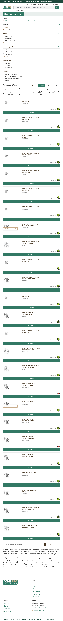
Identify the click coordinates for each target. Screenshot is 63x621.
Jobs (34, 586)
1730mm (8, 50)
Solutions (47, 4)
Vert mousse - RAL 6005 (12, 78)
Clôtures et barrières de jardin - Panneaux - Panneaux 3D (20, 21)
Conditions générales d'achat (23, 619)
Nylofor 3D (8, 38)
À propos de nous (38, 584)
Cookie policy (57, 619)
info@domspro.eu (38, 610)
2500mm (8, 63)
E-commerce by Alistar (9, 619)
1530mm (8, 52)
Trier (48, 85)
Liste (42, 85)
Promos (17, 10)
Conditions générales (36, 619)
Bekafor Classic (10, 41)
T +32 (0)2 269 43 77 (39, 608)
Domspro (6, 27)
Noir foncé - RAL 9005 (12, 74)
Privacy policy (49, 619)
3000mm (8, 67)
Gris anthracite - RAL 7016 (13, 76)
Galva (7, 81)
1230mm (8, 54)
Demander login (31, 4)
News (34, 589)
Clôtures (6, 603)
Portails (6, 606)
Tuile (34, 85)
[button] (13, 14)
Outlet (22, 10)
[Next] (58, 544)
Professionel (36, 594)
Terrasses (7, 609)
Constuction (7, 611)
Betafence (7, 29)
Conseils (40, 4)
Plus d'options (6, 43)
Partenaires (36, 592)
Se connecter (31, 112)
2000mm (8, 65)
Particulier (36, 597)
